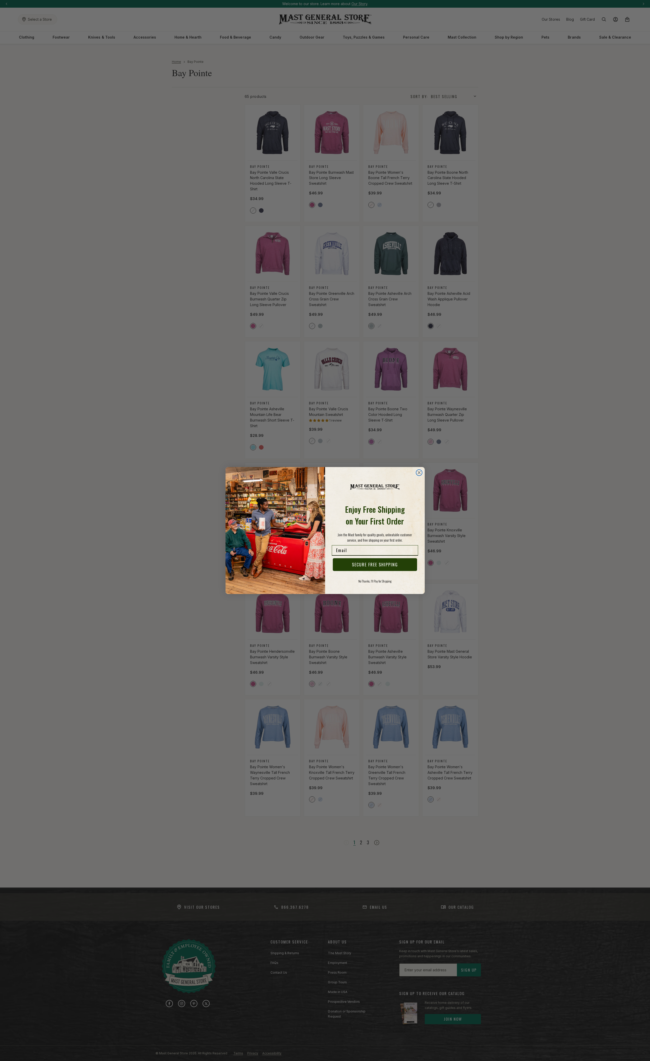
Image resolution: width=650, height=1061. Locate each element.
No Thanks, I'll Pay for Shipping (375, 581)
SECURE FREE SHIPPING (375, 565)
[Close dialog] (419, 473)
